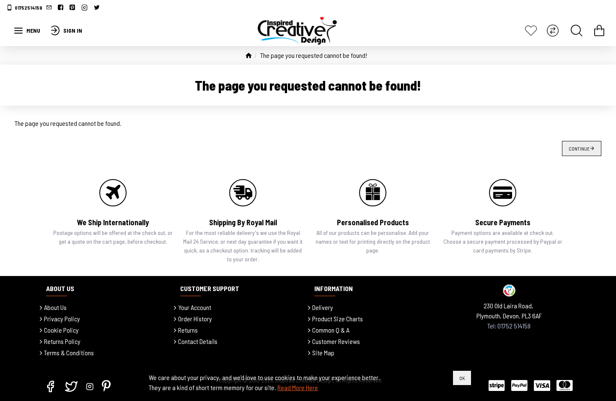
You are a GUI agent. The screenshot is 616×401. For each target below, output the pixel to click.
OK (462, 378)
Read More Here (297, 387)
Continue (579, 148)
